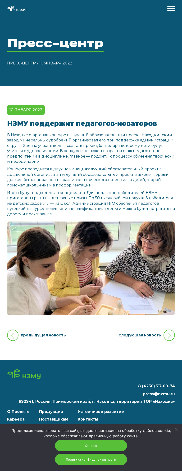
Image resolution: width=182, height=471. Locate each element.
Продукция (51, 411)
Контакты (88, 419)
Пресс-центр (21, 63)
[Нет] (176, 429)
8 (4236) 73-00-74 (156, 386)
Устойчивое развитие (101, 411)
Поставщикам (53, 419)
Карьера (16, 419)
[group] (91, 268)
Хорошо (91, 446)
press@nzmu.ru (159, 394)
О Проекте (18, 411)
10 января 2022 (55, 63)
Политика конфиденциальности (91, 459)
